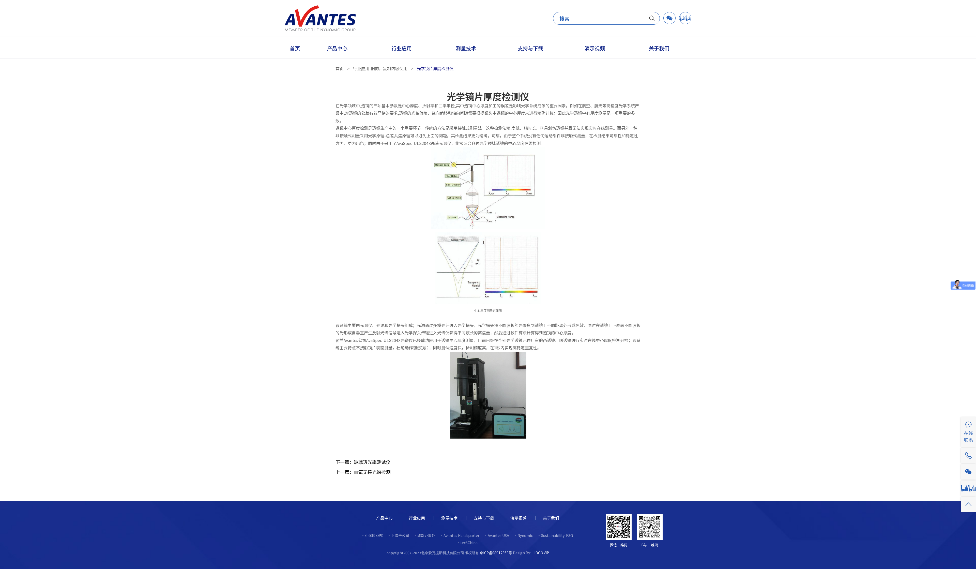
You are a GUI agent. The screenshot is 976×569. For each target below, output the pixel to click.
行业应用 (417, 518)
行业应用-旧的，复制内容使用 (380, 68)
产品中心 (384, 518)
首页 (340, 68)
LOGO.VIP (541, 552)
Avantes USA (498, 535)
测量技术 (449, 518)
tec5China (469, 542)
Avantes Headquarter (461, 535)
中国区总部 (374, 535)
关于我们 (551, 518)
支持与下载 (484, 518)
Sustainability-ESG (557, 535)
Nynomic (525, 535)
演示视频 (518, 518)
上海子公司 (400, 535)
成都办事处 (426, 535)
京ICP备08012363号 (496, 552)
